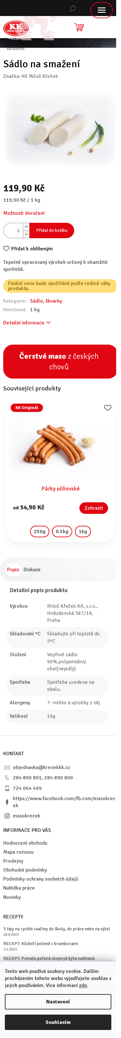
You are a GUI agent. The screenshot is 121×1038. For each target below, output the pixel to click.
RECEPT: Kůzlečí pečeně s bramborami (40, 943)
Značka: (30, 76)
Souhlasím (58, 1022)
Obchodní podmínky (25, 870)
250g (39, 531)
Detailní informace (24, 323)
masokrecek (26, 816)
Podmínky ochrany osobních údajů (40, 879)
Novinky (12, 897)
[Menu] (101, 10)
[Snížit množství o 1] (26, 234)
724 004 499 (27, 788)
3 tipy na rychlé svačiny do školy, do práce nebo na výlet (56, 929)
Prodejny (13, 861)
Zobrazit (94, 508)
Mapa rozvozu (18, 852)
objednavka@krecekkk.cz (41, 767)
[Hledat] (72, 8)
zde (83, 985)
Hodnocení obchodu (25, 843)
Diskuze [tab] (32, 569)
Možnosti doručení (24, 213)
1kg (83, 531)
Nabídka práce (19, 888)
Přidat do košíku (51, 230)
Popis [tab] (13, 569)
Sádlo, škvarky (46, 301)
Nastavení (58, 1002)
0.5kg (62, 531)
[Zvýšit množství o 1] (26, 226)
